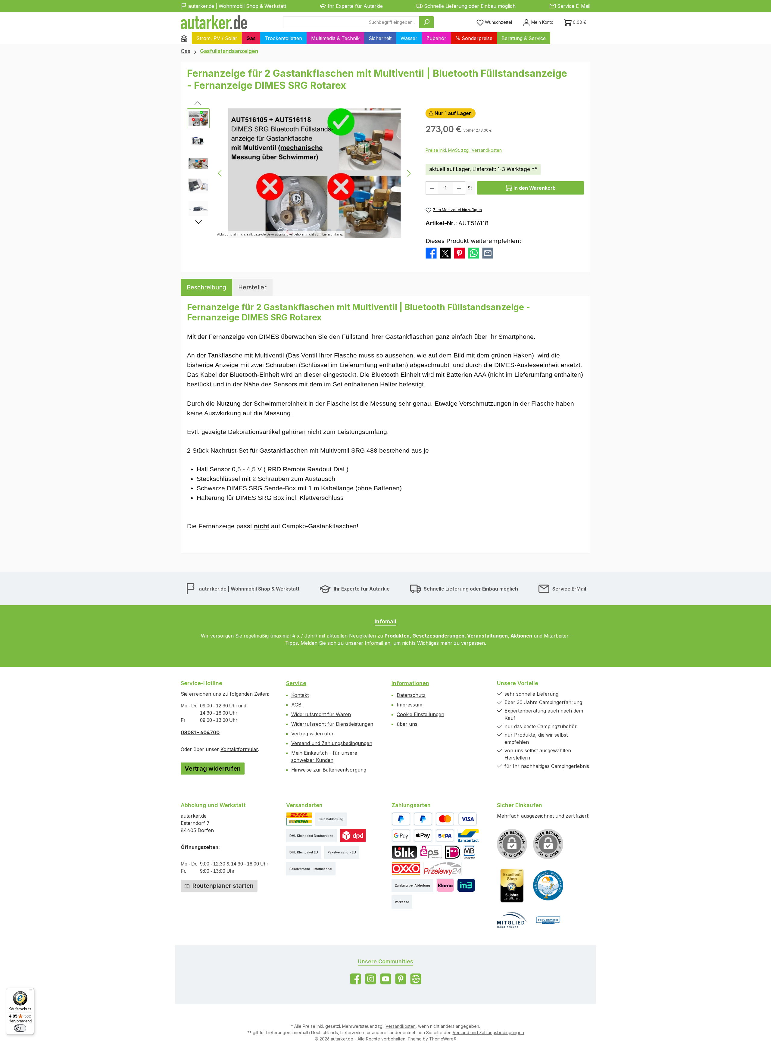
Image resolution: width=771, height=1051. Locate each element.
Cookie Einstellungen (420, 714)
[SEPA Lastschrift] (444, 835)
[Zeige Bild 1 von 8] (280, 231)
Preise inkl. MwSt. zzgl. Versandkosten (464, 150)
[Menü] (30, 991)
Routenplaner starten (222, 885)
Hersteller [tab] (252, 287)
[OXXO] (406, 868)
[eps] (431, 852)
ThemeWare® (443, 1038)
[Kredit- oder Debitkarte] (456, 819)
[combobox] (351, 22)
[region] (300, 173)
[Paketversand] (299, 819)
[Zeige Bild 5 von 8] (319, 231)
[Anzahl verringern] (432, 188)
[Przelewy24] (442, 868)
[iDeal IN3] (466, 885)
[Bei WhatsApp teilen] (473, 252)
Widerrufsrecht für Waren (321, 714)
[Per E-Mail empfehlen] (488, 252)
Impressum (409, 705)
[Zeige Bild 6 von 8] (328, 231)
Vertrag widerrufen (213, 768)
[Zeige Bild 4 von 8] (309, 231)
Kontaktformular (239, 749)
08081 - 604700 (200, 732)
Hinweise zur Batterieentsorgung (328, 770)
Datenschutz (411, 695)
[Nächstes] (408, 173)
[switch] (20, 1028)
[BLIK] (404, 852)
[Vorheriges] (220, 173)
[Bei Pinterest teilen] (459, 252)
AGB (296, 705)
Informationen (410, 683)
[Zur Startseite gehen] (214, 22)
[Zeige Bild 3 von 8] (300, 231)
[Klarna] (445, 885)
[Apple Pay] (423, 835)
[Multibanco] (469, 852)
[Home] (186, 38)
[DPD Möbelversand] (353, 835)
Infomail (374, 643)
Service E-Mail (573, 6)
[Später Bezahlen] (423, 819)
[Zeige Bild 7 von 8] (338, 231)
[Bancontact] (468, 835)
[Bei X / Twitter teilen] (445, 252)
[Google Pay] (401, 835)
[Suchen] (426, 22)
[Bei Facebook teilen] (431, 252)
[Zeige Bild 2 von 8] (290, 231)
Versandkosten (401, 1026)
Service (296, 683)
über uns (407, 724)
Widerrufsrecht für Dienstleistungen (332, 724)
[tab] (206, 287)
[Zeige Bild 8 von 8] (348, 231)
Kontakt (300, 695)
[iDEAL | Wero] (452, 852)
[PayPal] (401, 819)
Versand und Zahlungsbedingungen (331, 743)
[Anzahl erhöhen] (459, 188)
